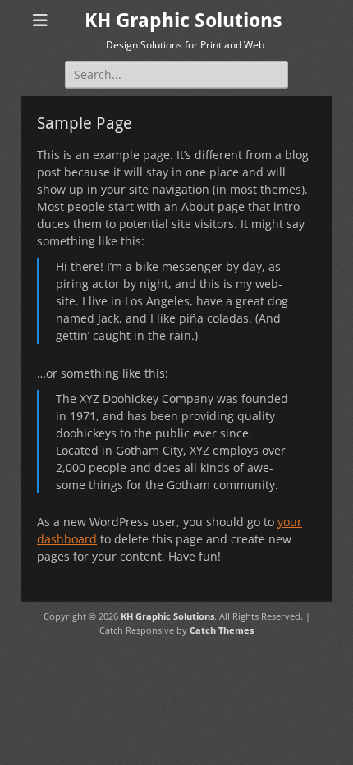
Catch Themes (222, 630)
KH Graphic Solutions (183, 20)
